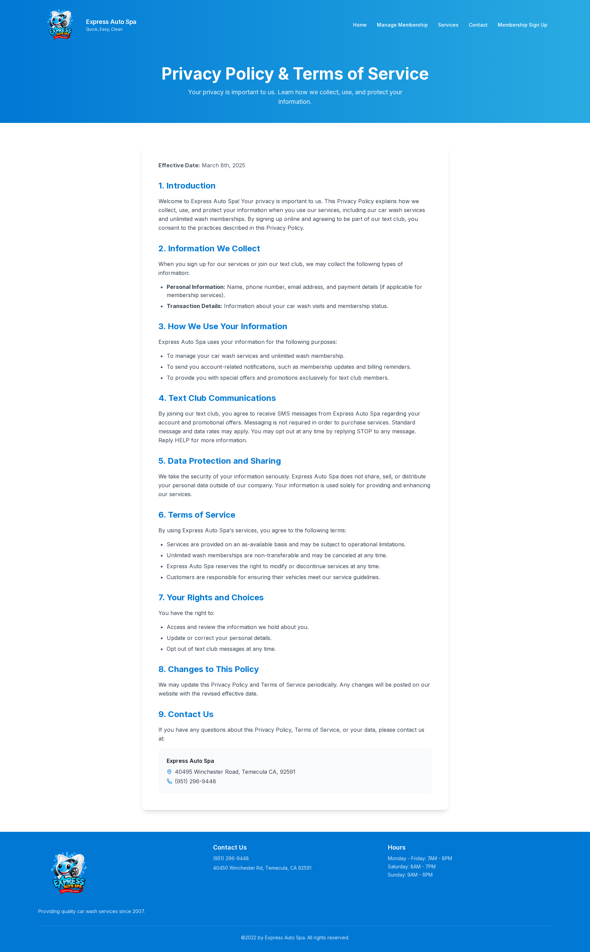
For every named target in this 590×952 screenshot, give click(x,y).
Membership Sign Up (522, 25)
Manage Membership (402, 25)
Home (360, 25)
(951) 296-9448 (195, 781)
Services (448, 25)
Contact (478, 25)
